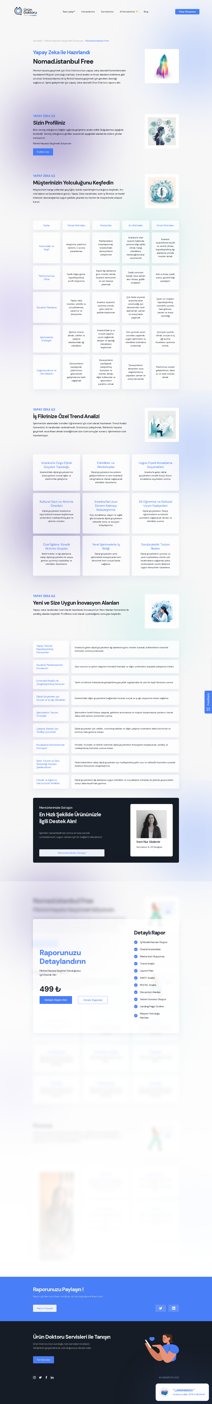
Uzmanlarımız (88, 11)
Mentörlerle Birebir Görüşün (72, 852)
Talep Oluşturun (187, 11)
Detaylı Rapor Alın (56, 1000)
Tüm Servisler (43, 1359)
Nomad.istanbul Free (97, 40)
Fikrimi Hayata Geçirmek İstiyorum (64, 40)
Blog (146, 11)
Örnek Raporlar (92, 1000)
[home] (26, 11)
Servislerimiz (107, 11)
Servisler (38, 40)
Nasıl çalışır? (69, 11)
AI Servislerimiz (127, 11)
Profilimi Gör (43, 152)
